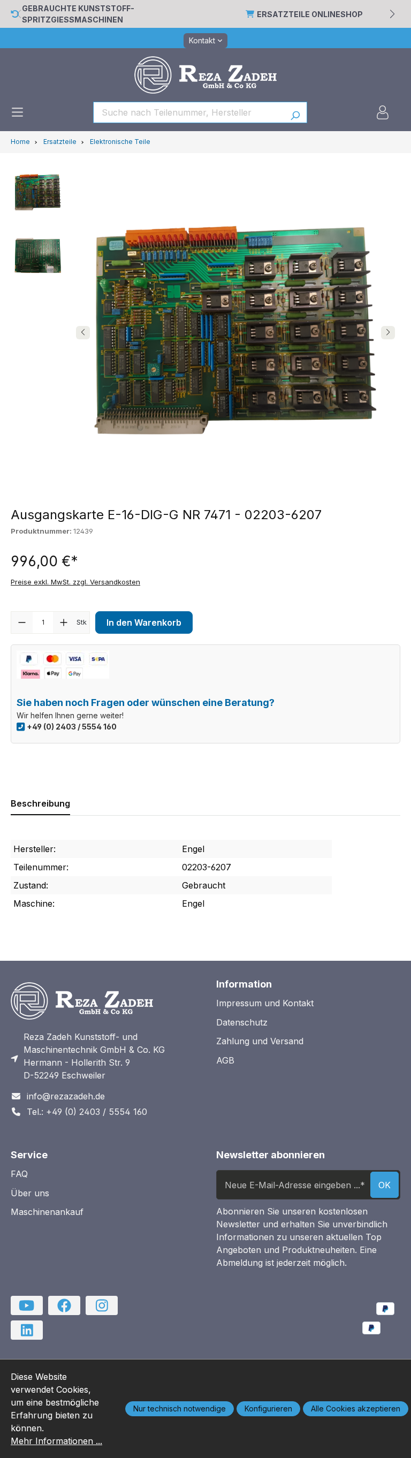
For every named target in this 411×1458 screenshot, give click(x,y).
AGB (225, 1060)
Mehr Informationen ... (56, 1441)
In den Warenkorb (143, 622)
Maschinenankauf (47, 1211)
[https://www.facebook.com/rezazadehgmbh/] (64, 1305)
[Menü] (17, 112)
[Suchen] (295, 112)
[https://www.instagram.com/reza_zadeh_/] (102, 1305)
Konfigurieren (268, 1408)
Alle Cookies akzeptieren (355, 1408)
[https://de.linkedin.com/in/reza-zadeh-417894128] (27, 1330)
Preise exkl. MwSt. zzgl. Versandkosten (75, 582)
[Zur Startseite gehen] (205, 75)
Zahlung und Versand (259, 1041)
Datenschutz (242, 1022)
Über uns (30, 1193)
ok (384, 1185)
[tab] (40, 803)
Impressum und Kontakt (265, 1003)
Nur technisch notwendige (179, 1408)
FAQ (19, 1173)
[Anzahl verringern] (22, 622)
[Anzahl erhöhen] (63, 622)
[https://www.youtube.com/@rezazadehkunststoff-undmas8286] (27, 1305)
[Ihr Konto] (383, 112)
